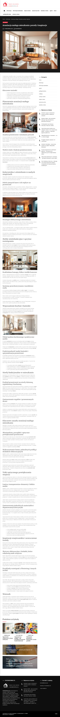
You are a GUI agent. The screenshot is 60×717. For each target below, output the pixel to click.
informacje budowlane (18, 10)
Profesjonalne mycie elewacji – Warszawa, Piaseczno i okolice (47, 124)
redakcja (40, 93)
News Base (5, 714)
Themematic (11, 714)
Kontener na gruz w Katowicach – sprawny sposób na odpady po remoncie (48, 114)
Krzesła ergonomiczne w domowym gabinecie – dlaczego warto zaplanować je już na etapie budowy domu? (48, 152)
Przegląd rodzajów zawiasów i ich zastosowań (48, 140)
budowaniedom (18, 28)
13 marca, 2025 (30, 635)
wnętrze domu (27, 10)
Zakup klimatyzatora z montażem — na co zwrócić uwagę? (49, 136)
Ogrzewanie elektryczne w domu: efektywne (8, 638)
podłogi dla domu (7, 14)
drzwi (55, 10)
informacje (9, 10)
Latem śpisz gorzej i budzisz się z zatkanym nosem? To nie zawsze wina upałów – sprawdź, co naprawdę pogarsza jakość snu (49, 130)
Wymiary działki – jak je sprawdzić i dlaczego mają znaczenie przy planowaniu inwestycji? (48, 120)
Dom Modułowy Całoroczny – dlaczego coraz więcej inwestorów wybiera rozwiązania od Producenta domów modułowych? (49, 163)
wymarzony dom (35, 10)
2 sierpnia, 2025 (7, 635)
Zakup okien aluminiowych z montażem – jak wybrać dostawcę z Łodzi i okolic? (49, 157)
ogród (51, 10)
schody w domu (15, 14)
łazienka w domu (44, 10)
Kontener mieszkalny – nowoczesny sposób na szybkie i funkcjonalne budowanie (48, 146)
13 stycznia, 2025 (19, 635)
